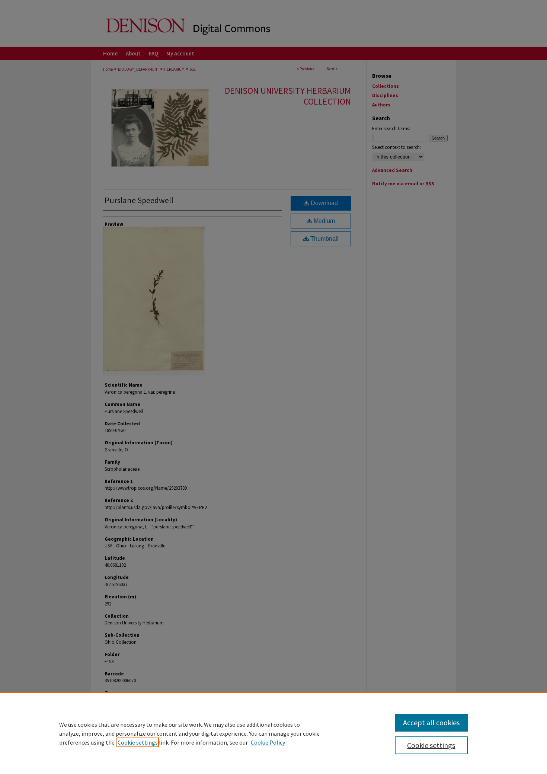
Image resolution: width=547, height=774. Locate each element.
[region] (273, 733)
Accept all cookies (431, 722)
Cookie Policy (268, 742)
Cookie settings (138, 742)
